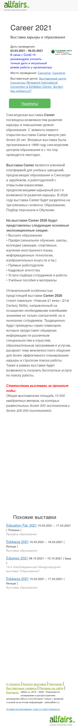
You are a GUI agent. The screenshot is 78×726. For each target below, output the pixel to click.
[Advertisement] (39, 468)
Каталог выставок (34, 684)
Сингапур (44, 73)
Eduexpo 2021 (17, 558)
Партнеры (55, 684)
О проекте (13, 684)
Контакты (12, 692)
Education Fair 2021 (21, 525)
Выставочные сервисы (21, 688)
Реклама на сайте (51, 688)
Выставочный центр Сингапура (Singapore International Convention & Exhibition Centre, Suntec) (38, 82)
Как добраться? (21, 91)
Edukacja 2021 (17, 541)
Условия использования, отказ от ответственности (33, 709)
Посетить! (29, 103)
